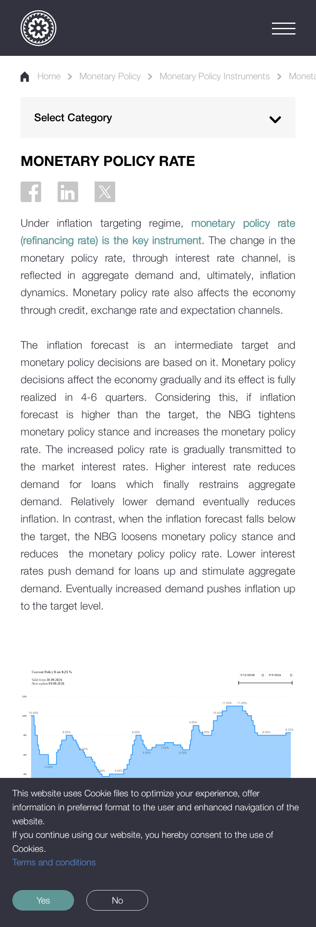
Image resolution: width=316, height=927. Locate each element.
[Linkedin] (68, 192)
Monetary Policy (110, 76)
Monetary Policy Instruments (215, 76)
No (117, 900)
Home (48, 76)
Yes (43, 900)
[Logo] (38, 28)
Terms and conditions (54, 862)
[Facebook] (31, 192)
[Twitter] (105, 192)
